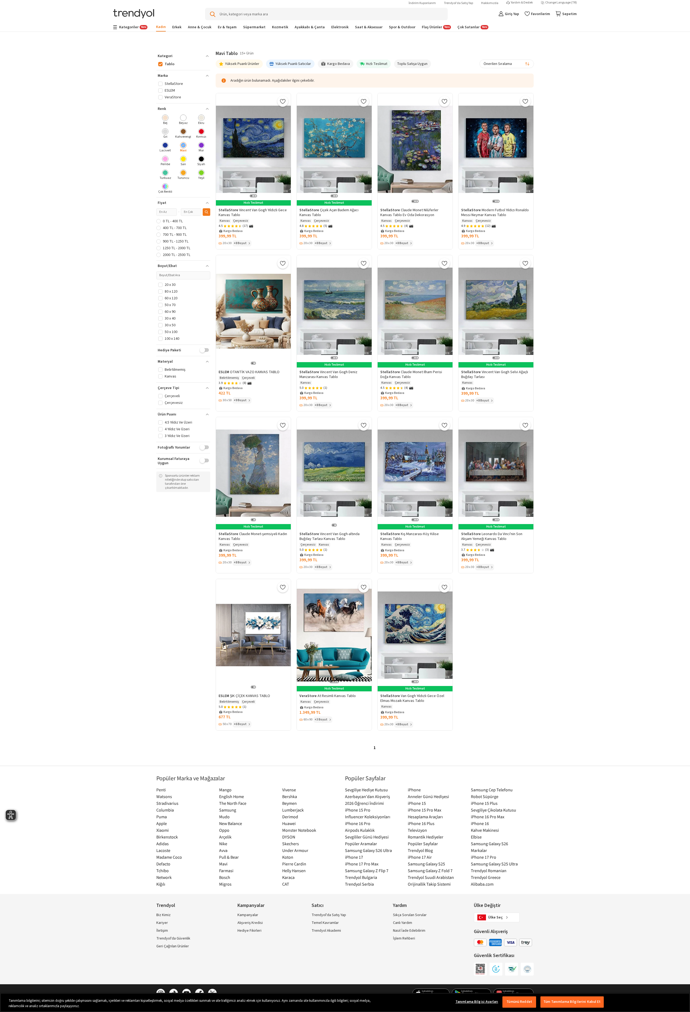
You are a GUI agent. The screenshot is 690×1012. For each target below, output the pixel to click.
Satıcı (317, 905)
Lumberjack (293, 810)
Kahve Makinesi (485, 830)
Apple (161, 823)
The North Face (232, 803)
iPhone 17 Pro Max (361, 864)
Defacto (163, 864)
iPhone (414, 789)
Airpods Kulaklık (360, 830)
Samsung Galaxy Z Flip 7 (366, 870)
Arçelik (225, 837)
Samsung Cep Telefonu (492, 789)
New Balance (230, 823)
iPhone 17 (354, 857)
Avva (223, 850)
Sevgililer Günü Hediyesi (367, 837)
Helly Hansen (294, 870)
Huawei (289, 823)
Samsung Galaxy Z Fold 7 (430, 870)
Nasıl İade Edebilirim (409, 930)
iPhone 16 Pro (357, 823)
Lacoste (163, 850)
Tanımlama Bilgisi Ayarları (477, 1001)
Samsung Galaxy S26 (489, 843)
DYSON (288, 837)
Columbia (165, 810)
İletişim (162, 930)
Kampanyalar (247, 915)
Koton (287, 857)
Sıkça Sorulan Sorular (410, 915)
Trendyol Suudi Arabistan (431, 877)
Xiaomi (162, 830)
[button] (183, 56)
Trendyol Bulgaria (361, 877)
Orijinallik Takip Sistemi (429, 884)
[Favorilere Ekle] (282, 101)
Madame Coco (169, 857)
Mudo (224, 816)
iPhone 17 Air (420, 857)
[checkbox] (165, 120)
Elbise (476, 837)
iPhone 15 (417, 803)
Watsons (164, 796)
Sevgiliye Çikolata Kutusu (493, 810)
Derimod (290, 816)
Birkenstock (167, 837)
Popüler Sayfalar (423, 843)
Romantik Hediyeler (425, 837)
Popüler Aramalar (361, 843)
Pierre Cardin (294, 864)
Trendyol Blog (420, 850)
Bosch (224, 877)
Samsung (227, 810)
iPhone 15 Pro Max (424, 810)
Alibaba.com (482, 884)
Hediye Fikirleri (249, 930)
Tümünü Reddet (519, 1001)
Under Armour (295, 850)
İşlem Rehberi (404, 938)
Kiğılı (160, 884)
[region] (345, 1002)
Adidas (162, 843)
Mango (225, 789)
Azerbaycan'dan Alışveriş (367, 796)
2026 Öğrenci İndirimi (364, 803)
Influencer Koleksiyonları (367, 816)
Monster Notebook (299, 830)
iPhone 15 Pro (357, 810)
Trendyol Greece (486, 877)
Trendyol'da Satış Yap (458, 3)
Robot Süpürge (484, 796)
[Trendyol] (133, 14)
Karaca (288, 877)
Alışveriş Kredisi (250, 923)
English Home (231, 796)
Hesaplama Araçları (425, 816)
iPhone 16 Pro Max (487, 816)
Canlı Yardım (402, 923)
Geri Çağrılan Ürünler (172, 946)
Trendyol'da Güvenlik (173, 938)
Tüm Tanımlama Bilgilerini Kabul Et (572, 1001)
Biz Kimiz (163, 915)
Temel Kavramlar (325, 923)
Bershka (289, 796)
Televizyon (417, 830)
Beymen (289, 803)
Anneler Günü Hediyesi (428, 796)
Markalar (479, 850)
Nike (223, 843)
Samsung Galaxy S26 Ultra (368, 850)
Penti (161, 789)
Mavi (223, 864)
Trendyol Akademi (326, 930)
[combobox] (507, 64)
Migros (225, 884)
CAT (285, 884)
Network (164, 877)
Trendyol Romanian (488, 870)
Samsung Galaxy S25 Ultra (494, 864)
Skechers (290, 843)
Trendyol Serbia (359, 884)
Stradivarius (167, 803)
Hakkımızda (489, 3)
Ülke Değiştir (487, 905)
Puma (161, 816)
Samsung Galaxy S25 (426, 864)
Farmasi (226, 870)
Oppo (224, 830)
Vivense (289, 789)
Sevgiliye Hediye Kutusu (366, 789)
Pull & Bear (229, 857)
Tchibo (162, 870)
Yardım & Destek (522, 3)
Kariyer (162, 923)
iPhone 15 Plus (484, 803)
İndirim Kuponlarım (422, 3)
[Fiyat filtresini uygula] (206, 212)
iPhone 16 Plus (421, 823)
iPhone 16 (480, 823)
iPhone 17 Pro (483, 857)
